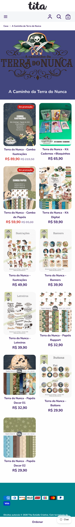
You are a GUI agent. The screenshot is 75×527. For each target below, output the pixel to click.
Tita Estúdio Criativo (38, 514)
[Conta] (49, 15)
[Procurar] (58, 15)
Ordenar (37, 522)
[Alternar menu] (5, 17)
